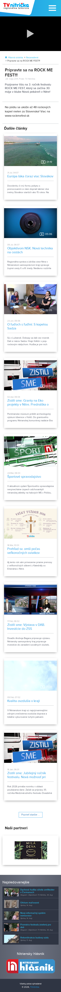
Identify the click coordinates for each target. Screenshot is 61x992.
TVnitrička (34, 987)
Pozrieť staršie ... (30, 814)
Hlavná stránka (15, 57)
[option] (30, 850)
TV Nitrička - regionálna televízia (18, 7)
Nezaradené (32, 57)
